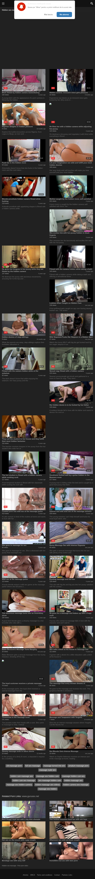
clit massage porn (14, 766)
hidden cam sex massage (24, 780)
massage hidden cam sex (73, 776)
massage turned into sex (54, 766)
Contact (57, 875)
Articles (25, 875)
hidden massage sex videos (47, 785)
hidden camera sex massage (75, 785)
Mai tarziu (48, 14)
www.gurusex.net (30, 796)
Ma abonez (64, 14)
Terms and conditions (44, 875)
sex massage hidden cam (49, 780)
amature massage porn (78, 766)
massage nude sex (47, 770)
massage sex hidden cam (47, 776)
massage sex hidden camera (19, 785)
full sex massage (32, 766)
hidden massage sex (73, 780)
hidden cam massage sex (22, 776)
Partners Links (67, 875)
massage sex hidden (47, 789)
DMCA (32, 875)
